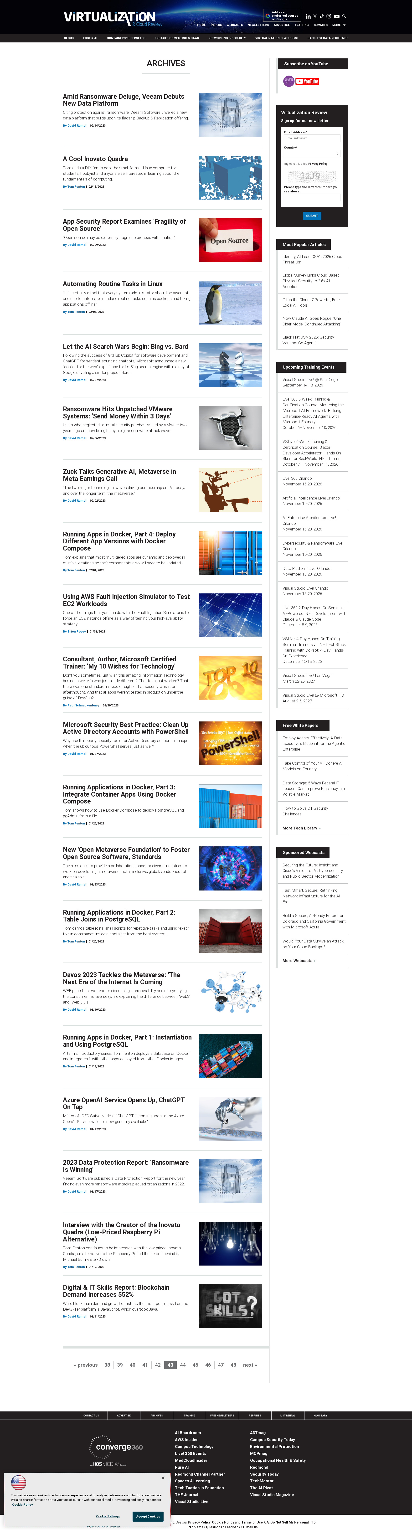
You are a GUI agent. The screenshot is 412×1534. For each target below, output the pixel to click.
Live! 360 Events (190, 1453)
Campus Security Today (272, 1439)
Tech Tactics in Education (199, 1487)
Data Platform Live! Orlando (306, 568)
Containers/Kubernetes (126, 38)
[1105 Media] (108, 1465)
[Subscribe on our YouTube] (298, 85)
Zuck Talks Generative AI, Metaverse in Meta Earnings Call (119, 475)
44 (183, 1365)
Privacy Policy (317, 163)
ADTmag (258, 1432)
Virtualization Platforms (276, 38)
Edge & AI (90, 38)
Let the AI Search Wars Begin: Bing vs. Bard (125, 346)
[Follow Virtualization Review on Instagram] (328, 17)
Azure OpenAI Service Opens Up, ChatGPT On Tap (124, 1103)
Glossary (320, 1415)
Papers (216, 25)
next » (250, 1365)
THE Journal (186, 1494)
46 (208, 1365)
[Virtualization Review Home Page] (113, 20)
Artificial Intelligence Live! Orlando (311, 498)
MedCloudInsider (191, 1460)
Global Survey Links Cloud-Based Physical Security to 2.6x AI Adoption (311, 281)
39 (120, 1365)
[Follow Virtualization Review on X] (315, 17)
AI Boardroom (188, 1432)
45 (195, 1365)
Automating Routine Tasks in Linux (113, 284)
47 (221, 1365)
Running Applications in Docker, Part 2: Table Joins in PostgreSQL (119, 916)
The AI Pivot (261, 1487)
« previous (86, 1365)
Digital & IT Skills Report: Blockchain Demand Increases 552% (116, 1291)
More (336, 25)
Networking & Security (227, 38)
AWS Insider (186, 1439)
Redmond (259, 1467)
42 (158, 1365)
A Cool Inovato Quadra (95, 159)
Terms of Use (252, 1522)
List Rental (287, 1415)
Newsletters (258, 25)
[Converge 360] (116, 1448)
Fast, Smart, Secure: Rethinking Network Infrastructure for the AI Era (311, 896)
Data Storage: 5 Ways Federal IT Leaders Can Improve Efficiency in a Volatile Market (314, 789)
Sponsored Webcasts (303, 852)
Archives (157, 1415)
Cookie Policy (223, 1522)
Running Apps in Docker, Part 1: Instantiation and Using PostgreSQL (127, 1041)
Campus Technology (194, 1446)
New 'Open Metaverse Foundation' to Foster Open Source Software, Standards (126, 853)
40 (132, 1365)
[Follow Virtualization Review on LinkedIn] (308, 17)
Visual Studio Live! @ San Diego (310, 379)
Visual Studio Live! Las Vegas (308, 675)
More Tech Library (300, 828)
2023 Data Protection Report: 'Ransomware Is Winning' (126, 1166)
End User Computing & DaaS (177, 38)
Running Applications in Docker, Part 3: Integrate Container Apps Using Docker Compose (119, 794)
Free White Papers (300, 725)
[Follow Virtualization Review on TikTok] (321, 17)
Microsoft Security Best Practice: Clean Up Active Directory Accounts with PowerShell (126, 728)
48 (233, 1365)
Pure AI (182, 1467)
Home (201, 25)
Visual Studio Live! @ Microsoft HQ (313, 695)
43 (170, 1365)
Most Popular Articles (304, 244)
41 (145, 1365)
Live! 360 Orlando (297, 478)
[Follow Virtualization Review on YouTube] (337, 17)
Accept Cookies (148, 1516)
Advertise (282, 25)
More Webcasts (297, 960)
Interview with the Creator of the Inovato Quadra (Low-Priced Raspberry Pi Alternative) (121, 1232)
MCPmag (258, 1453)
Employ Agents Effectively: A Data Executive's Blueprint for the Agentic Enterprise (314, 744)
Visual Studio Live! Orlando (305, 588)
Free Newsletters (222, 1415)
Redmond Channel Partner (200, 1474)
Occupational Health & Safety (278, 1460)
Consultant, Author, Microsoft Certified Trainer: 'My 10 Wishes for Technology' (119, 662)
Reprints (255, 1415)
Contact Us (91, 1415)
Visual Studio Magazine (272, 1494)
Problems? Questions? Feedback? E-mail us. (223, 1527)
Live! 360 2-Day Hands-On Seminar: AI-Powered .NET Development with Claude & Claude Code (314, 613)
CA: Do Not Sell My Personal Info (290, 1522)
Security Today (264, 1474)
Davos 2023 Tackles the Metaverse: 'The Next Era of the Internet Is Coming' (121, 978)
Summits (321, 25)
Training (301, 25)
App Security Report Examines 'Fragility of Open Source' (124, 225)
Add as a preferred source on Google (285, 16)
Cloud (69, 38)
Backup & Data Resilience (328, 38)
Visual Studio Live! (192, 1501)
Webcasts (235, 25)
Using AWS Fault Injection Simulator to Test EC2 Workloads (126, 600)
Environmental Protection (274, 1446)
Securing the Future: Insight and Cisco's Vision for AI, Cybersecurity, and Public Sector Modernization (313, 871)
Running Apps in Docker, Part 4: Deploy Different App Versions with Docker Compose (119, 541)
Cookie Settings (108, 1516)
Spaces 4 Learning (192, 1480)
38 (107, 1365)
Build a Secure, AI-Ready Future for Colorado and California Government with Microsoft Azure (314, 921)
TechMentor (262, 1480)
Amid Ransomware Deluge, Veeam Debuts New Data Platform (123, 100)
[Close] (163, 1478)
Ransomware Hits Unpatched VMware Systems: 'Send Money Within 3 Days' (118, 412)
